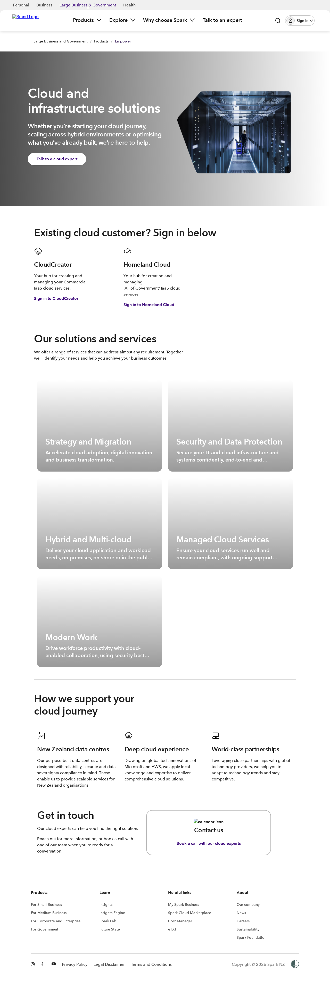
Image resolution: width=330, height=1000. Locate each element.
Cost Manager (180, 921)
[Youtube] (54, 964)
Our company (248, 904)
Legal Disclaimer (109, 964)
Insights (106, 904)
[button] (299, 20)
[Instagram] (33, 964)
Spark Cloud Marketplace (189, 912)
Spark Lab (108, 921)
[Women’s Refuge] (295, 964)
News (241, 912)
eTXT (172, 929)
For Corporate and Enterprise (55, 921)
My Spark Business (183, 904)
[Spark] (25, 20)
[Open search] (278, 20)
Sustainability (248, 929)
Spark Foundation (252, 937)
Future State (110, 929)
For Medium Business (49, 912)
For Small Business (46, 904)
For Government (44, 929)
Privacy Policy (74, 964)
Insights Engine (112, 912)
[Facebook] (43, 964)
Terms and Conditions (151, 964)
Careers (243, 921)
